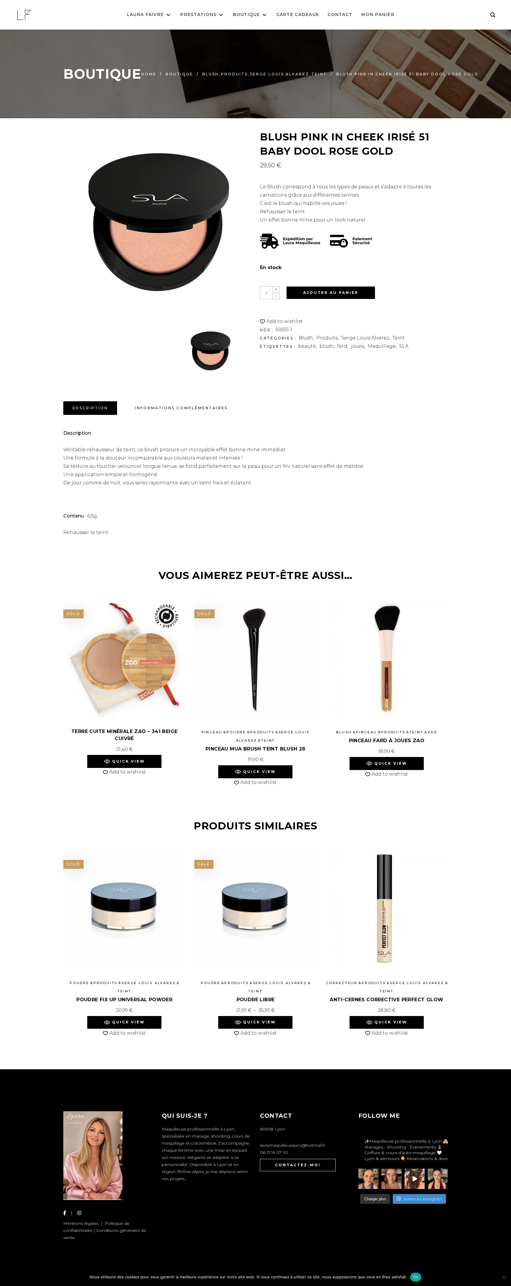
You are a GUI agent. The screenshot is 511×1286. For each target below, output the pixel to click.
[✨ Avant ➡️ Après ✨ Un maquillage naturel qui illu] (391, 1179)
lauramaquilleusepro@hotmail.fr (292, 1145)
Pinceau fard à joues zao (387, 740)
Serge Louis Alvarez (279, 74)
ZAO (432, 732)
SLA (403, 346)
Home (148, 74)
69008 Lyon (272, 1129)
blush (326, 346)
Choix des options (255, 1010)
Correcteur (342, 983)
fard (342, 346)
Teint (319, 74)
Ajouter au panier (330, 292)
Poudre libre (256, 999)
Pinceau (212, 732)
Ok (415, 1276)
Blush (210, 74)
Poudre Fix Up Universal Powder (124, 999)
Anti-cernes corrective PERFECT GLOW (386, 999)
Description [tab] (90, 408)
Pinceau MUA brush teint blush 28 (255, 749)
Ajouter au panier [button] (386, 751)
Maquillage (382, 346)
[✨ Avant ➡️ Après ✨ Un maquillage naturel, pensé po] (438, 1179)
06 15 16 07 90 (274, 1152)
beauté (307, 346)
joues (357, 346)
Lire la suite (124, 749)
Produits (234, 74)
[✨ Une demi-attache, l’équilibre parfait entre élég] (415, 1179)
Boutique (179, 74)
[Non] (504, 1277)
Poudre (236, 732)
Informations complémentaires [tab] (181, 408)
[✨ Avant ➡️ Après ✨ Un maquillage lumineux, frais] (368, 1179)
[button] (281, 321)
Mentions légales (80, 1223)
